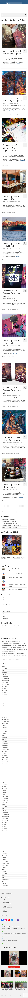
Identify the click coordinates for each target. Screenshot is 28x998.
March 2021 (4, 774)
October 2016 (5, 849)
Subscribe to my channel (15, 967)
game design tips (6, 604)
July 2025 (4, 688)
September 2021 (5, 765)
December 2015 (5, 863)
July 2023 (4, 729)
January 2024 (5, 717)
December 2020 (5, 778)
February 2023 (5, 739)
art (3, 597)
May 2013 (4, 881)
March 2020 (4, 794)
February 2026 (5, 674)
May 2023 (4, 733)
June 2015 (4, 873)
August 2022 (4, 751)
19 (17, 508)
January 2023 (5, 741)
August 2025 (4, 686)
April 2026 (4, 670)
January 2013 (5, 885)
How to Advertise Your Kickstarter (15, 573)
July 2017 (4, 836)
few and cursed (5, 453)
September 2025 (5, 684)
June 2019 (4, 806)
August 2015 (4, 869)
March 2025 (4, 694)
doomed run (5, 309)
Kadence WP (19, 995)
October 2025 (5, 682)
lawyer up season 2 (13, 212)
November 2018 (5, 816)
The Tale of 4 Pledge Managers (19, 645)
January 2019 (5, 812)
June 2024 (4, 707)
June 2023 (4, 731)
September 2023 (5, 725)
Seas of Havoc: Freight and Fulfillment (10, 631)
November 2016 (5, 847)
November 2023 (5, 721)
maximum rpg (8, 114)
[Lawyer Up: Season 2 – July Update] (14, 228)
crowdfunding (13, 56)
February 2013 (5, 883)
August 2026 (4, 666)
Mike (5, 56)
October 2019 (5, 802)
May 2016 (4, 857)
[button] (7, 975)
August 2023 (4, 727)
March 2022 (4, 755)
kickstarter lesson (6, 611)
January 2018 (5, 830)
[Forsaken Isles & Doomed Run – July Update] (14, 275)
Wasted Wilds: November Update (15, 589)
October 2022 (5, 747)
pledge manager (18, 259)
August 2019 (4, 804)
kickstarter (17, 103)
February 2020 (5, 796)
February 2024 (5, 715)
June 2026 (4, 668)
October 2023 (5, 723)
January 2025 (5, 698)
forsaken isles (9, 309)
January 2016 (5, 861)
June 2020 (4, 788)
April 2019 (4, 808)
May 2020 (4, 790)
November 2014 (5, 879)
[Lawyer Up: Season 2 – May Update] (14, 469)
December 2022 (5, 743)
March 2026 (4, 672)
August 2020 (4, 784)
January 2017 (5, 843)
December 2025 (5, 678)
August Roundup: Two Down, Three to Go (11, 625)
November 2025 (5, 680)
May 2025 (4, 692)
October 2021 (5, 763)
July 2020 (4, 786)
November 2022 (5, 745)
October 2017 (5, 834)
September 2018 (5, 820)
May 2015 (4, 875)
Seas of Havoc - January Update (15, 577)
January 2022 (5, 759)
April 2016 (4, 859)
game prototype (6, 606)
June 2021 (4, 767)
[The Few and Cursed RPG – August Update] (14, 83)
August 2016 (4, 853)
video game (5, 618)
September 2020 (5, 782)
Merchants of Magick (14, 659)
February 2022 (5, 757)
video (14, 489)
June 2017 (4, 838)
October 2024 (5, 700)
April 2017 (4, 841)
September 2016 (5, 851)
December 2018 (5, 814)
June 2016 (4, 855)
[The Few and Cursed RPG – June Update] (14, 422)
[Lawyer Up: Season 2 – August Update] (14, 181)
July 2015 (4, 871)
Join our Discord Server (7, 561)
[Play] (14, 958)
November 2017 (5, 832)
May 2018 (4, 824)
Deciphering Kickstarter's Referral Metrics (17, 580)
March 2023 (4, 737)
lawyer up (8, 212)
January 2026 (5, 676)
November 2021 (5, 761)
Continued (18, 63)
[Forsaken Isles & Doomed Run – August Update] (14, 130)
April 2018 (4, 826)
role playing (12, 114)
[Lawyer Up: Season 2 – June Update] (14, 325)
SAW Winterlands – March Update (9, 633)
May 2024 (4, 709)
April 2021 (4, 771)
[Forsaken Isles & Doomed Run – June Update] (14, 372)
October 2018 (5, 818)
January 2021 (5, 776)
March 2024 (4, 713)
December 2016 (5, 845)
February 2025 (5, 696)
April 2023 (4, 735)
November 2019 (5, 800)
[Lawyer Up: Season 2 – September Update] (14, 35)
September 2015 (5, 867)
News (4, 613)
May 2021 (4, 769)
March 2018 (4, 828)
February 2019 (5, 810)
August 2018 (4, 822)
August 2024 (4, 705)
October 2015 (5, 865)
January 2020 (5, 798)
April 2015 (4, 877)
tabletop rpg (16, 114)
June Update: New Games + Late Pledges (11, 627)
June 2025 (4, 690)
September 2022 (5, 749)
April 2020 (4, 792)
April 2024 (4, 711)
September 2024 (5, 702)
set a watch (6, 165)
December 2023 (5, 719)
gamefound (5, 212)
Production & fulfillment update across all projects (12, 629)
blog (12, 201)
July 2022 (4, 753)
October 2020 (5, 780)
